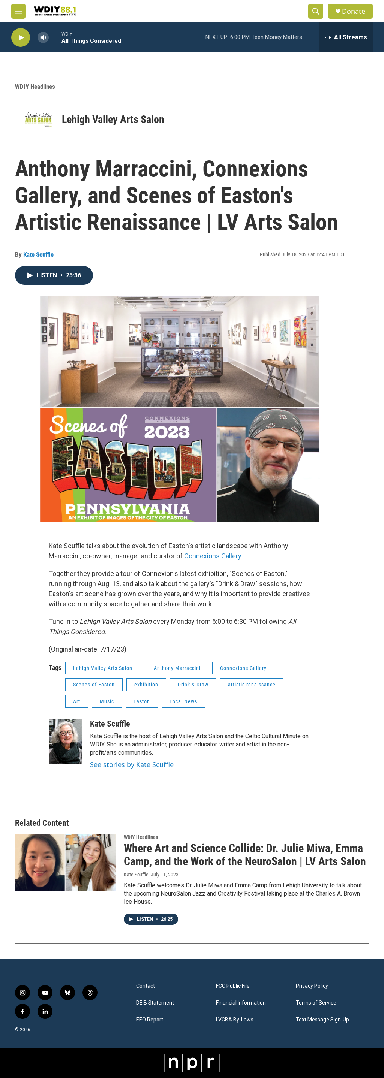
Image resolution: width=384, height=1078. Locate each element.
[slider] (55, 37)
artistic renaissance (252, 685)
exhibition (146, 685)
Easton (142, 701)
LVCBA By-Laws (235, 1020)
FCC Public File (233, 986)
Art (76, 701)
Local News (183, 701)
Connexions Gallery (212, 556)
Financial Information (241, 1003)
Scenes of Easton (94, 685)
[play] (21, 37)
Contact (145, 986)
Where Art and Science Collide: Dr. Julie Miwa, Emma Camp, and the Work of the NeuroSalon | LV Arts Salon (245, 855)
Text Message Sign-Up (322, 1020)
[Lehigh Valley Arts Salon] (38, 119)
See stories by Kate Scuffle (132, 764)
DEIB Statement (155, 1003)
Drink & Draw (193, 685)
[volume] (43, 37)
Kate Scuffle (38, 254)
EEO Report (149, 1020)
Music (107, 701)
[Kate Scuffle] (65, 741)
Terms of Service (316, 1003)
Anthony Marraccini (177, 668)
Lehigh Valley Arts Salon (113, 119)
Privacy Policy (312, 986)
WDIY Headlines (35, 86)
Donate (353, 11)
